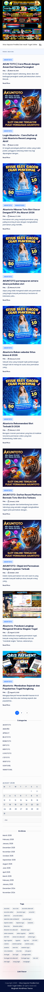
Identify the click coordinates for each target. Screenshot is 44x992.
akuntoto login (21, 912)
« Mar (6, 820)
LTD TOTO (34, 940)
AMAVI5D (6, 729)
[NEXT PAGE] (27, 713)
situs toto (19, 951)
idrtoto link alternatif (19, 937)
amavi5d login (27, 919)
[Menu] (40, 44)
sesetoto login (25, 947)
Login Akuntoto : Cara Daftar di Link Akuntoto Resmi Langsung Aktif (20, 138)
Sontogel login (25, 958)
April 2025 (6, 872)
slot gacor (28, 951)
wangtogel (26, 962)
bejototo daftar (8, 923)
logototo (18, 940)
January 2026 (8, 844)
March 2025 (7, 876)
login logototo (8, 940)
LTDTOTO (6, 757)
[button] (27, 713)
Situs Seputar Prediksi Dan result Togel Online (20, 45)
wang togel (16, 962)
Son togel (15, 954)
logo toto (26, 940)
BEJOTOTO (7, 737)
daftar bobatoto (8, 933)
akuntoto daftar (8, 912)
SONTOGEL (7, 766)
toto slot (35, 958)
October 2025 (8, 856)
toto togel (7, 962)
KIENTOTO (6, 749)
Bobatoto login (25, 930)
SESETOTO (6, 761)
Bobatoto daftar (17, 926)
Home (4, 52)
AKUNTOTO (8, 60)
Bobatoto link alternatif (11, 930)
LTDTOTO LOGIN (29, 944)
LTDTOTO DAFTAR (16, 944)
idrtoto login (31, 937)
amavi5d (31, 912)
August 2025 (7, 864)
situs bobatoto (8, 951)
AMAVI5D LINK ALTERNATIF (11, 919)
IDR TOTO (6, 937)
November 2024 (9, 893)
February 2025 (8, 880)
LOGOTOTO (7, 753)
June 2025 (6, 868)
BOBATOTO (7, 741)
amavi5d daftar (18, 916)
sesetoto (6, 947)
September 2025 (9, 860)
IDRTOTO (6, 745)
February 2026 (8, 839)
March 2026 (7, 835)
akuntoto (6, 908)
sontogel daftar (26, 954)
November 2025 (9, 852)
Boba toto (7, 926)
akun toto (16, 908)
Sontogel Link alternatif (11, 958)
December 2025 (9, 848)
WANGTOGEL (19, 205)
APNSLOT (6, 733)
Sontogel (6, 954)
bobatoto (30, 923)
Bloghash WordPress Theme (22, 988)
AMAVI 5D (7, 916)
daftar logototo (21, 933)
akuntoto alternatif (27, 908)
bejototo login (20, 923)
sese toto (15, 947)
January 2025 (8, 884)
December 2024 (9, 888)
